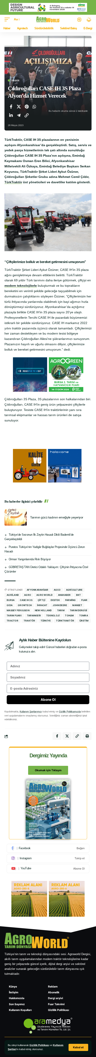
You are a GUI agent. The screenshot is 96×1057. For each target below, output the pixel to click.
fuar (84, 600)
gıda (10, 605)
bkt (78, 595)
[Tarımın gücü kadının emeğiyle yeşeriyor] (15, 517)
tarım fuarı (14, 615)
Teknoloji (53, 615)
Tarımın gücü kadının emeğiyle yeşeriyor (56, 517)
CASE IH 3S (26, 600)
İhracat (42, 605)
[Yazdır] (87, 736)
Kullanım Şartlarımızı (31, 711)
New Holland (43, 610)
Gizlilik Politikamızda (70, 711)
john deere (60, 605)
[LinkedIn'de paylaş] (11, 115)
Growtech (25, 605)
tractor (12, 620)
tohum (69, 615)
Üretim (84, 620)
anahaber (64, 595)
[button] (78, 1047)
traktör (29, 620)
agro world (44, 595)
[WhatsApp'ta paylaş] (34, 106)
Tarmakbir (34, 615)
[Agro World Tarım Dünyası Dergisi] (48, 19)
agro (27, 595)
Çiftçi (42, 600)
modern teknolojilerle (20, 285)
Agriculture (74, 589)
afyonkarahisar (37, 589)
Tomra (83, 615)
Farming (70, 600)
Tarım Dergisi (78, 610)
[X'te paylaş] (19, 106)
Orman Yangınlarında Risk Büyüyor (30, 559)
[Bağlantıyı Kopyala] (26, 115)
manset (77, 605)
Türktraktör (65, 620)
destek (55, 600)
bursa (11, 600)
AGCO (57, 589)
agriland (13, 595)
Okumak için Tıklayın (48, 770)
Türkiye (46, 620)
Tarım (61, 610)
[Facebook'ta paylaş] (11, 106)
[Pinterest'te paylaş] (26, 106)
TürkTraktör (13, 182)
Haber (15, 80)
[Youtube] (48, 868)
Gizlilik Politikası (39, 1045)
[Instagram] (48, 858)
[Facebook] (48, 848)
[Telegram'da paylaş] (19, 115)
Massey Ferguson (18, 610)
